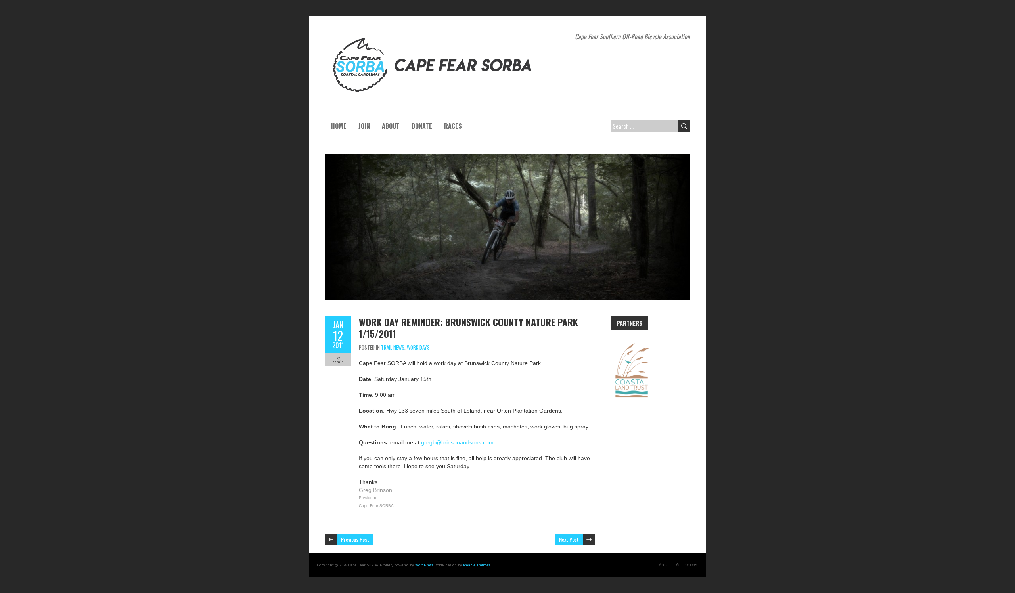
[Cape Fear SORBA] (434, 35)
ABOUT (391, 126)
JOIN (364, 126)
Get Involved (687, 564)
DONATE (422, 126)
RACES (453, 126)
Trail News (392, 347)
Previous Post (355, 539)
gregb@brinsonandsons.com (457, 442)
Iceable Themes (476, 565)
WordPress (424, 565)
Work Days (418, 347)
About (664, 564)
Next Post (569, 539)
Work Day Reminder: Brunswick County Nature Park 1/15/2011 (468, 327)
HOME (339, 126)
